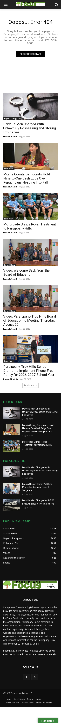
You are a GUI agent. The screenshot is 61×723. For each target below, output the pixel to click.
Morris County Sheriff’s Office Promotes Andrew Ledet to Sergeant (37, 487)
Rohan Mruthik (10, 379)
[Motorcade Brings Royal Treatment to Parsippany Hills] (30, 206)
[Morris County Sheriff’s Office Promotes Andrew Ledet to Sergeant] (11, 488)
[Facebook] (26, 677)
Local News (9, 169)
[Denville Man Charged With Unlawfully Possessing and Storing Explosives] (30, 106)
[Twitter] (34, 677)
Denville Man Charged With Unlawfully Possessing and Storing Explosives (29, 128)
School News (9, 265)
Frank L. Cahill (10, 136)
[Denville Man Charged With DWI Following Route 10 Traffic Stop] (11, 504)
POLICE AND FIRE (14, 460)
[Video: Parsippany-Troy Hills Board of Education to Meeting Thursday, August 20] (30, 299)
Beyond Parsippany (12, 118)
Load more (29, 385)
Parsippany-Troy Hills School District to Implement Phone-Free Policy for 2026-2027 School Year (28, 371)
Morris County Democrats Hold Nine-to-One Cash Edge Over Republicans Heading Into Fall (26, 178)
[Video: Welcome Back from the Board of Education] (30, 252)
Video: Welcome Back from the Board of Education (26, 272)
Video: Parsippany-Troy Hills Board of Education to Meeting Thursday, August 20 (29, 320)
